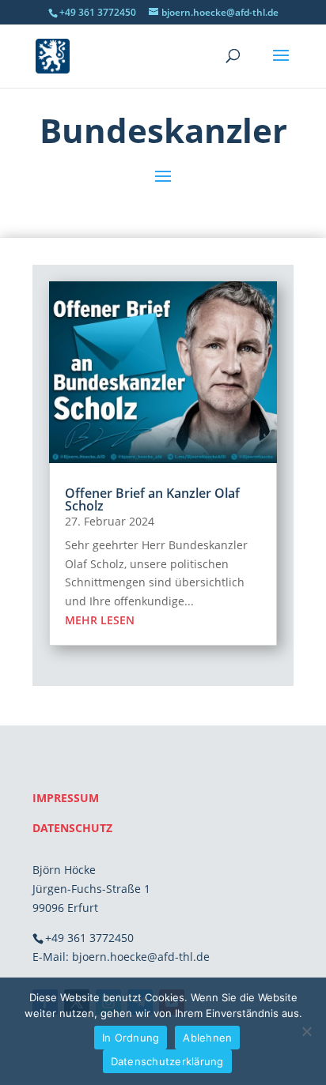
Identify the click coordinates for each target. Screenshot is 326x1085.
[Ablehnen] (306, 1031)
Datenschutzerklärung (167, 1061)
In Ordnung (131, 1037)
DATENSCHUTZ (72, 827)
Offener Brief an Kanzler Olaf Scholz (152, 499)
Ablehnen (207, 1037)
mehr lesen (100, 619)
